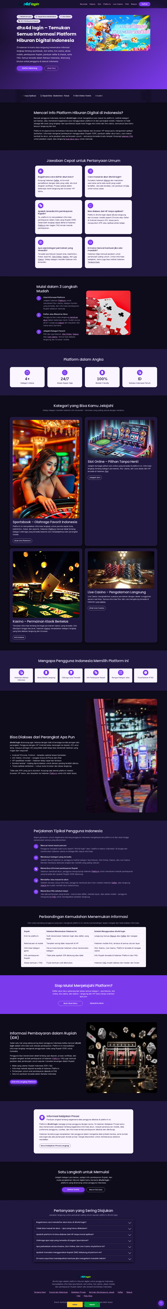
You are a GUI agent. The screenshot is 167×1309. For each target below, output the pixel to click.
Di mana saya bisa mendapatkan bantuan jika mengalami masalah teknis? (71, 1258)
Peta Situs (88, 1296)
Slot (99, 4)
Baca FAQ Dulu (95, 1189)
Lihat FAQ (51, 68)
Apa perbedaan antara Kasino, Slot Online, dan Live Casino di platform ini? (70, 1246)
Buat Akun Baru (70, 1003)
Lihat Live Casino (96, 608)
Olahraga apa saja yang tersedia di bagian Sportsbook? (62, 1240)
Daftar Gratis (73, 1189)
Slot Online (57, 257)
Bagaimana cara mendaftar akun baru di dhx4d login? (61, 1222)
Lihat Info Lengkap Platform (23, 1081)
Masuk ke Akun (96, 1003)
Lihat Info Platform (22, 540)
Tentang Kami (94, 262)
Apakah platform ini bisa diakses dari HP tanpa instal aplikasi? (65, 1234)
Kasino (92, 4)
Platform (107, 4)
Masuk (134, 4)
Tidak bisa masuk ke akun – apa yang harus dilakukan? (61, 1228)
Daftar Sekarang (29, 68)
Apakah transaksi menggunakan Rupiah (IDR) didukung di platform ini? (69, 1252)
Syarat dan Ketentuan (58, 1292)
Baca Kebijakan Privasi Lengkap (55, 1145)
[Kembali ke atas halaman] (161, 1303)
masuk (61, 323)
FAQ (127, 4)
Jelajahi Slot (94, 477)
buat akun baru (72, 139)
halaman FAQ (127, 136)
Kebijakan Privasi (78, 1292)
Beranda (83, 4)
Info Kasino (19, 637)
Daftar (145, 4)
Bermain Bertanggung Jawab (101, 1292)
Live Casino (118, 4)
